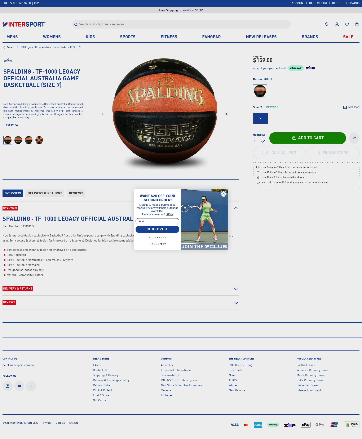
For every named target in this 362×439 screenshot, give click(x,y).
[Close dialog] (223, 193)
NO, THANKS (157, 237)
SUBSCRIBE (157, 229)
